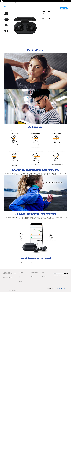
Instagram (57, 288)
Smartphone (21, 272)
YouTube (61, 288)
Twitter (66, 288)
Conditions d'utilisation (45, 273)
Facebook (54, 288)
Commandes (32, 273)
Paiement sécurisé (44, 275)
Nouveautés (21, 282)
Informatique (21, 280)
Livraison (43, 272)
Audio (20, 277)
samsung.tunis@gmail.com (8, 277)
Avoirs (31, 275)
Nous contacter (44, 276)
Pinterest (64, 288)
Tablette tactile (21, 273)
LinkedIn (59, 288)
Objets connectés (21, 275)
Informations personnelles (34, 272)
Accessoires (21, 281)
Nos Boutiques (44, 277)
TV (19, 276)
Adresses (32, 276)
